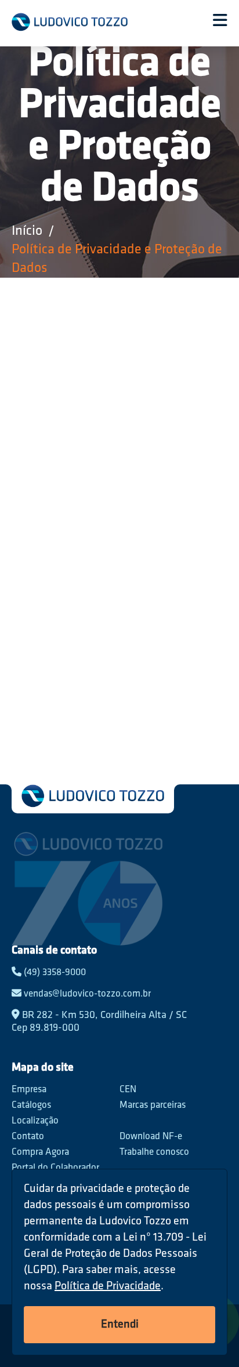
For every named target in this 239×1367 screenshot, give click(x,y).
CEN (127, 1090)
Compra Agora (40, 1152)
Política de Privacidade (108, 1286)
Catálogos (31, 1105)
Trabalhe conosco (154, 1152)
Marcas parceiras (152, 1105)
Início (27, 231)
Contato (28, 1136)
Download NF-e (150, 1136)
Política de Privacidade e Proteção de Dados (117, 259)
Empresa (29, 1090)
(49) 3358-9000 (53, 972)
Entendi (120, 1324)
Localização (35, 1121)
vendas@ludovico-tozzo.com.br (86, 994)
